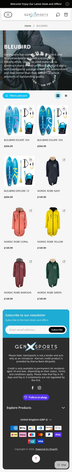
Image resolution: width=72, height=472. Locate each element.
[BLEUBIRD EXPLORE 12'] (19, 171)
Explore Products (19, 407)
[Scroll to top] (36, 459)
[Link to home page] (36, 346)
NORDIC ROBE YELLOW (50, 241)
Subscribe (57, 329)
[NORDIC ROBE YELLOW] (52, 222)
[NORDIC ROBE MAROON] (19, 273)
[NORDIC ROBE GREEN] (52, 273)
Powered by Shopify (46, 449)
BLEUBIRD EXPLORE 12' (16, 190)
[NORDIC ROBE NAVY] (52, 171)
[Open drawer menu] (8, 14)
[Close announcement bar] (67, 4)
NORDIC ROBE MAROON (17, 292)
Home (28, 25)
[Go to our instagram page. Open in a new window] (39, 388)
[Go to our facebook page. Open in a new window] (33, 388)
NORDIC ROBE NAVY (48, 190)
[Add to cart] (30, 109)
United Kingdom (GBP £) (34, 419)
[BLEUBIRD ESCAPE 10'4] (19, 120)
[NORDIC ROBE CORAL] (19, 222)
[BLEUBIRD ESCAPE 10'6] (52, 120)
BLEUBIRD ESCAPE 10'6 (50, 140)
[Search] (58, 14)
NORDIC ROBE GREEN (49, 292)
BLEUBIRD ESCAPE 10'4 (16, 140)
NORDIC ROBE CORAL (16, 241)
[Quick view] (64, 160)
